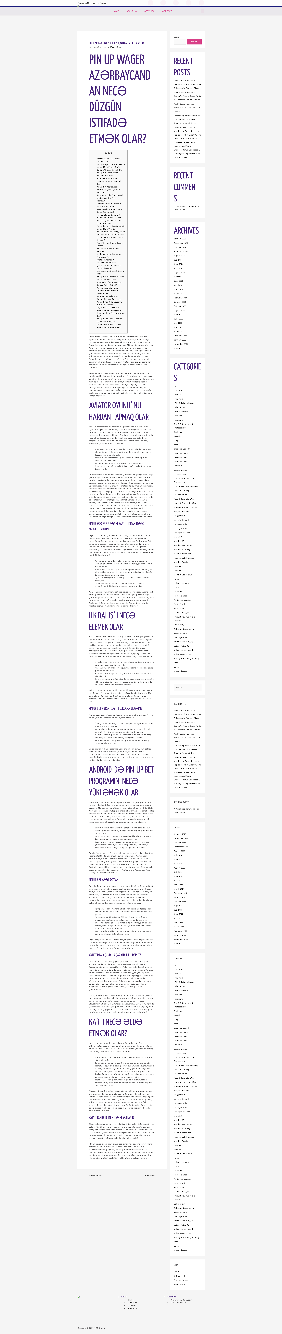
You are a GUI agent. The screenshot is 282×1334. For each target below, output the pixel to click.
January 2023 (180, 302)
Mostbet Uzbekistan (183, 575)
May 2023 (178, 285)
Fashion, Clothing (181, 490)
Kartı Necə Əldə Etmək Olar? (110, 195)
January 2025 (180, 239)
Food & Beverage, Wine (184, 499)
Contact (167, 11)
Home (116, 11)
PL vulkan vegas (181, 613)
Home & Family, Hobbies (185, 503)
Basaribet (178, 436)
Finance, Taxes (180, 495)
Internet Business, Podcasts (186, 507)
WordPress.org (180, 1284)
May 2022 (178, 323)
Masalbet (178, 537)
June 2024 (178, 264)
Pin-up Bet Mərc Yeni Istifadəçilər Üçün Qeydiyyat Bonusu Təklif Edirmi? (109, 282)
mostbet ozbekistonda (184, 558)
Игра (176, 663)
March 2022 (179, 331)
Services (149, 11)
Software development (184, 629)
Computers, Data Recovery (186, 486)
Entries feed (179, 1276)
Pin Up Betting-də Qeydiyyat (109, 302)
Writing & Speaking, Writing (186, 658)
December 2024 (181, 243)
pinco (176, 587)
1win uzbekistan (181, 411)
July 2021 (178, 348)
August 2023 (179, 272)
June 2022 (178, 319)
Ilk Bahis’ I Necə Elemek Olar (110, 170)
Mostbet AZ (179, 541)
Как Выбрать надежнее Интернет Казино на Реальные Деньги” (187, 108)
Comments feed (181, 1280)
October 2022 (180, 306)
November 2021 (181, 344)
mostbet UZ (179, 570)
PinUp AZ (178, 592)
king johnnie (179, 516)
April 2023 (178, 289)
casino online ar (181, 457)
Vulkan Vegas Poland (183, 650)
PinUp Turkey (180, 608)
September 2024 (181, 251)
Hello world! (179, 210)
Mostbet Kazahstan (182, 554)
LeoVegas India (180, 524)
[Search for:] (188, 687)
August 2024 (179, 256)
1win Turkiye (179, 407)
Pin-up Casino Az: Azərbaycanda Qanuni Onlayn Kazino (110, 271)
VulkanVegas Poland (183, 654)
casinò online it (181, 461)
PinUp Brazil (179, 604)
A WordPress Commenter (185, 206)
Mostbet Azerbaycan (183, 545)
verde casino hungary (183, 642)
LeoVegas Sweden (182, 533)
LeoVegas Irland (181, 528)
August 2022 (179, 310)
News (176, 579)
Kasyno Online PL (181, 512)
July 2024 (178, 260)
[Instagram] (188, 3)
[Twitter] (163, 3)
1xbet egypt (179, 420)
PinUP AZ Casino (181, 596)
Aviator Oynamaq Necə (107, 260)
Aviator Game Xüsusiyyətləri (109, 310)
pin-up (138, 362)
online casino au (181, 583)
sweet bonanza (180, 633)
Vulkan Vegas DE (181, 646)
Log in (176, 1272)
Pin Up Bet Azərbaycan (107, 187)
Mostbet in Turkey (182, 549)
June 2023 (178, 281)
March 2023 (179, 294)
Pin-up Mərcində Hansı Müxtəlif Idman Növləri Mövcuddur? (107, 291)
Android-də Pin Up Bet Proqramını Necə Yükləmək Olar (109, 181)
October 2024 (180, 247)
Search (177, 37)
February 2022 (180, 336)
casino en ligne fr (182, 449)
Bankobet (178, 432)
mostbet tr (179, 566)
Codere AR (178, 466)
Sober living (179, 625)
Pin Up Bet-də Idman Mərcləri (110, 277)
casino (177, 445)
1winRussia (179, 416)
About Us (131, 11)
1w (175, 386)
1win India (178, 399)
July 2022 (178, 315)
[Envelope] (201, 3)
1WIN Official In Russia (184, 403)
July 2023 (178, 277)
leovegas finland (181, 520)
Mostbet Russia (181, 562)
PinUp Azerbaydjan (182, 600)
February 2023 (180, 298)
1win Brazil (179, 394)
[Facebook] (150, 3)
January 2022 (180, 340)
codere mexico (180, 470)
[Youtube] (176, 3)
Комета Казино (180, 671)
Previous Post (94, 1175)
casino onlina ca (181, 453)
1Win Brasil (179, 390)
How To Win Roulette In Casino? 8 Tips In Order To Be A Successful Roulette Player (187, 84)
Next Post (151, 1175)
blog (176, 440)
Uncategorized (95, 47)
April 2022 (178, 327)
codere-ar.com (180, 474)
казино (177, 667)
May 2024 (178, 268)
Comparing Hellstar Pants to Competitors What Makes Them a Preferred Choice (187, 119)
